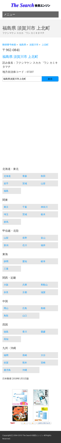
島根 (43, 308)
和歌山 (44, 284)
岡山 (6, 308)
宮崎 (43, 362)
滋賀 (43, 292)
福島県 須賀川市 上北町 (20, 57)
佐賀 (6, 362)
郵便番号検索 (9, 44)
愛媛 (43, 331)
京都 (24, 292)
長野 (24, 238)
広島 (24, 308)
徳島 (6, 331)
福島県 (22, 44)
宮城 (24, 183)
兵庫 (24, 284)
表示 (50, 79)
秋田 (43, 176)
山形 (43, 183)
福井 (43, 245)
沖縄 (24, 370)
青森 (24, 176)
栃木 (43, 214)
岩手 (6, 183)
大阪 (6, 284)
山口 (24, 315)
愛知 (24, 261)
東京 (6, 207)
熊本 (24, 362)
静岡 (6, 261)
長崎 (24, 355)
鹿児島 (7, 370)
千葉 (24, 207)
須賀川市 (33, 44)
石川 (24, 245)
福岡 (6, 355)
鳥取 (6, 315)
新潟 (6, 245)
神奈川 (44, 207)
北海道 (7, 176)
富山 (43, 238)
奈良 (6, 292)
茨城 (24, 214)
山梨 (6, 238)
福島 (6, 191)
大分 (43, 355)
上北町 (45, 44)
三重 (6, 268)
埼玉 (6, 214)
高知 (6, 339)
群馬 (6, 222)
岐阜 (43, 261)
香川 (24, 331)
